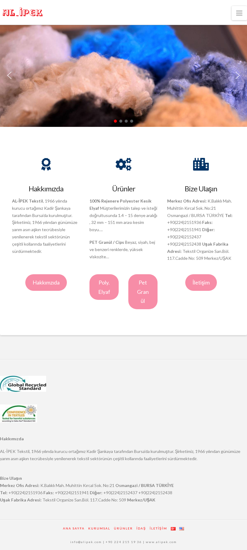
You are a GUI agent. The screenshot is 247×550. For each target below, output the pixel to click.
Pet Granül (143, 291)
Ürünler (123, 528)
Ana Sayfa (74, 528)
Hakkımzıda (46, 282)
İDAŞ (141, 528)
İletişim (201, 282)
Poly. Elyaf (104, 287)
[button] (9, 75)
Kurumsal (99, 528)
